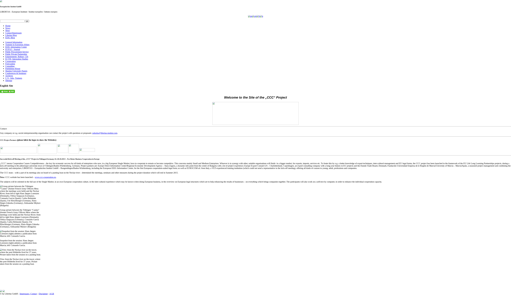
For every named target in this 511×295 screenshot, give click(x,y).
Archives (9, 76)
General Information (13, 42)
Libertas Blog (11, 35)
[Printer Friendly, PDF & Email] (7, 91)
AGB (51, 294)
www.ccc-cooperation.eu (45, 177)
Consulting (10, 66)
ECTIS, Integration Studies (16, 59)
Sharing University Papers (16, 71)
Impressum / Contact (28, 294)
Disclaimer (43, 294)
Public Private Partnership (16, 54)
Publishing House (12, 68)
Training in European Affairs (17, 44)
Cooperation (10, 61)
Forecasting (10, 64)
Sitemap (8, 80)
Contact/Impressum (13, 33)
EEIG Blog (10, 38)
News (7, 28)
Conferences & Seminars (15, 73)
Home (8, 26)
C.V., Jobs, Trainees (13, 78)
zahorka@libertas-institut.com (104, 133)
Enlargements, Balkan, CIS (16, 56)
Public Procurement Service (17, 52)
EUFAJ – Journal (12, 49)
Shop (7, 30)
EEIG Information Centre (16, 47)
